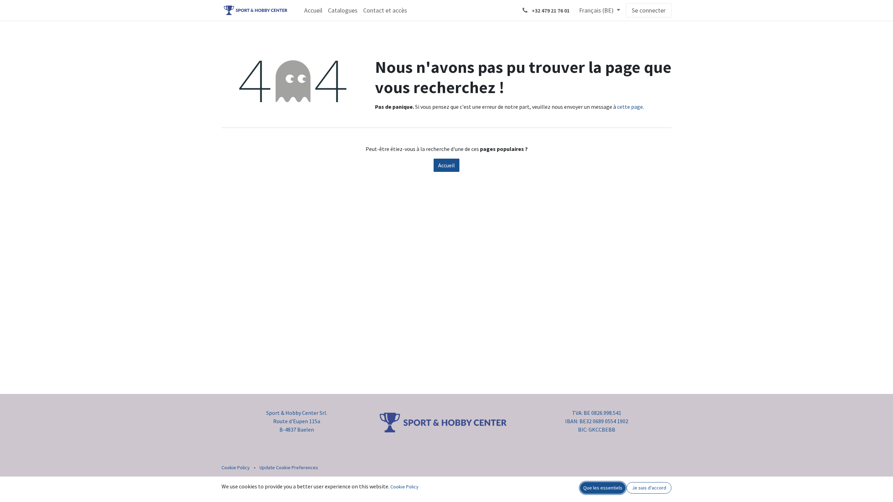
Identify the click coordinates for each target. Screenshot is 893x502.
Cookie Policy (236, 467)
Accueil (446, 165)
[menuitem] (313, 10)
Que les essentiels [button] (602, 488)
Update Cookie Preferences (289, 467)
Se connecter (649, 10)
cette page (630, 106)
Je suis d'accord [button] (649, 488)
